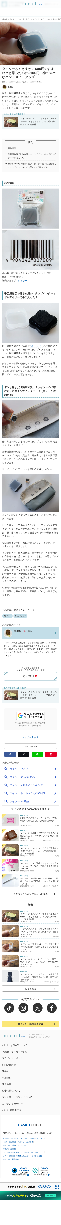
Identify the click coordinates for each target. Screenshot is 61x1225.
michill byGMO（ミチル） (12, 19)
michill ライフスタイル (51, 841)
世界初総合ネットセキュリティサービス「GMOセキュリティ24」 (25, 1138)
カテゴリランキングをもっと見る (30, 894)
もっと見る (30, 988)
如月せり (56, 937)
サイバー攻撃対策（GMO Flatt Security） (16, 1156)
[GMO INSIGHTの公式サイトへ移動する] (30, 1123)
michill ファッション (51, 982)
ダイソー (22, 280)
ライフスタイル (31, 19)
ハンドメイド (36, 345)
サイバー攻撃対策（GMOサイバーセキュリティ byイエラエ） (23, 1152)
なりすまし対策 (37, 1156)
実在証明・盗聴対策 (9, 1149)
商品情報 (12, 148)
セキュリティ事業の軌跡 (11, 1159)
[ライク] (58, 2)
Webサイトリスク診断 (25, 1142)
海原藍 (10, 87)
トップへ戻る (29, 737)
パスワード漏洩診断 (9, 1142)
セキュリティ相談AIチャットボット (15, 1145)
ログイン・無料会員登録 (30, 1024)
